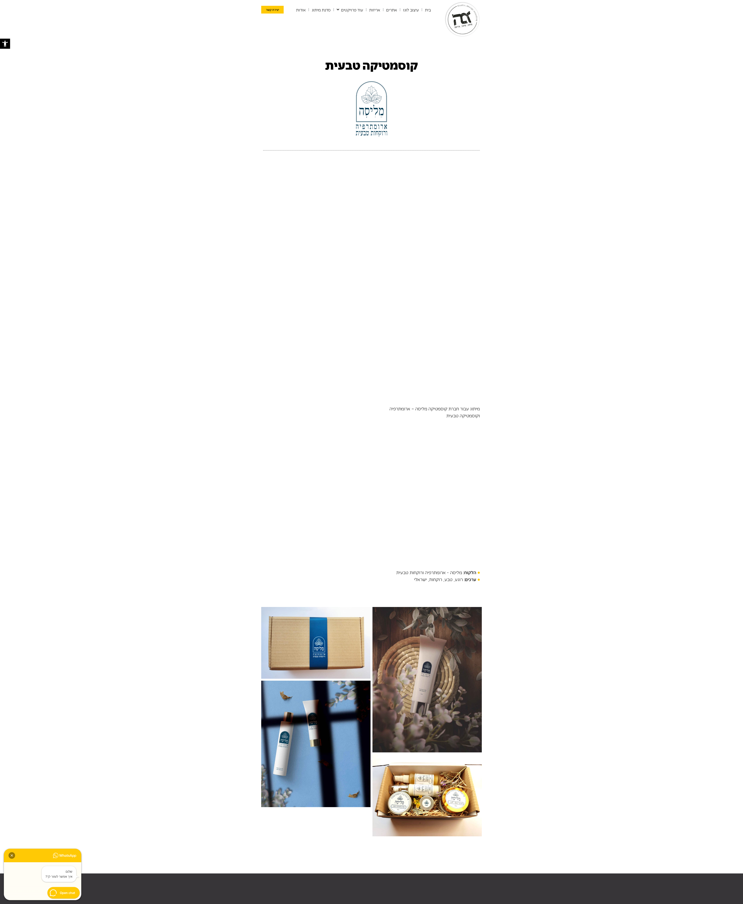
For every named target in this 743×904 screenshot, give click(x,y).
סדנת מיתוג (321, 9)
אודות (301, 9)
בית (428, 9)
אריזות (374, 9)
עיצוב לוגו (411, 9)
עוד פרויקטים (352, 9)
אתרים (391, 9)
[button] (5, 44)
